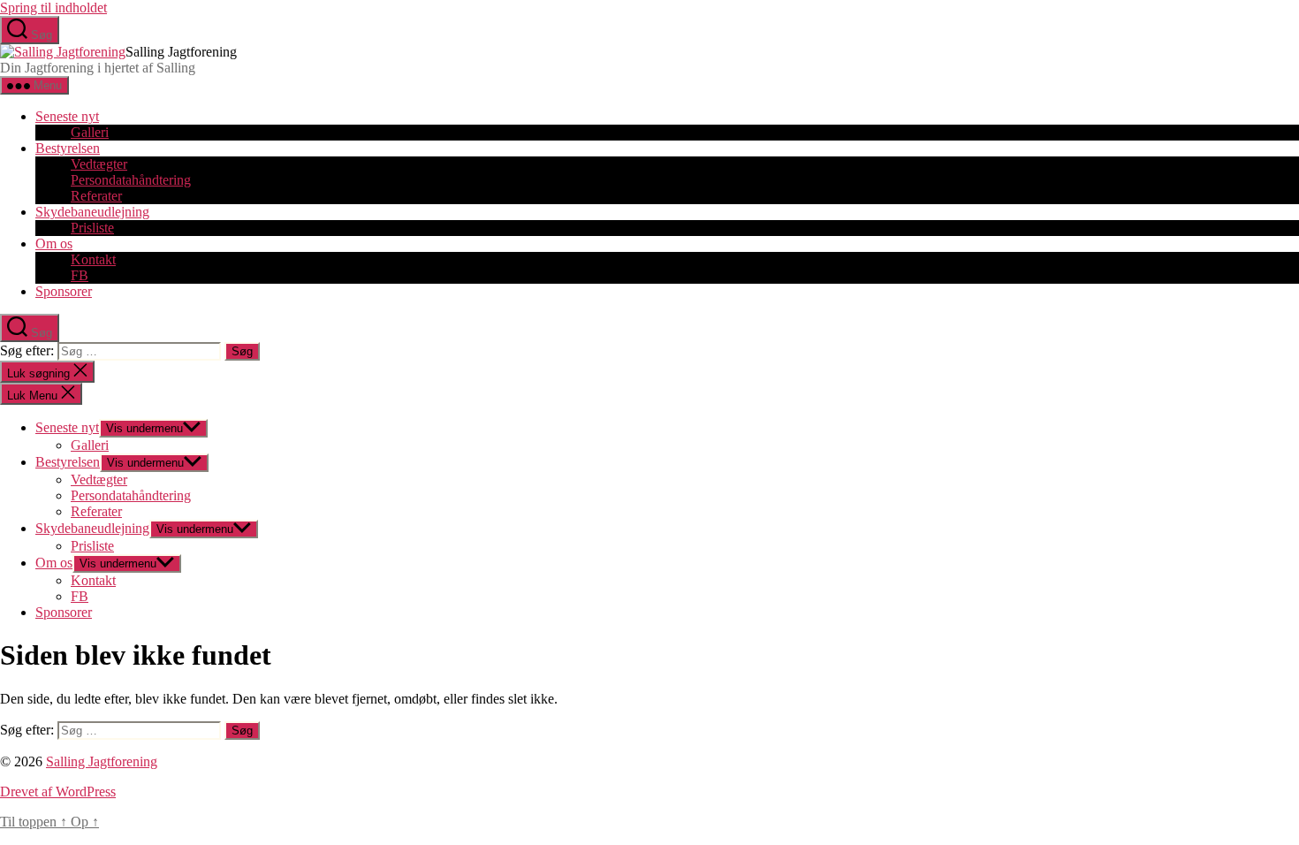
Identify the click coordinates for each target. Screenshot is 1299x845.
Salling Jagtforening (101, 761)
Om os (53, 243)
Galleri (90, 132)
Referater (96, 195)
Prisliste (92, 227)
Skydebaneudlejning (92, 211)
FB (79, 275)
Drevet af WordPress (58, 791)
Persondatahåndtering (131, 179)
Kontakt (93, 259)
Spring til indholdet (53, 7)
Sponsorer (63, 291)
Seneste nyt (67, 116)
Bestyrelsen (67, 148)
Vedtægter (99, 163)
